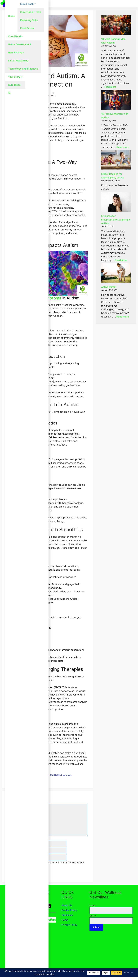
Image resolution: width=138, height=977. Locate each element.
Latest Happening (18, 60)
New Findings (16, 52)
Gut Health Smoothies (61, 775)
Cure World (14, 36)
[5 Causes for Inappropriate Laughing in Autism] (116, 202)
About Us (66, 905)
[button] (9, 93)
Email (92, 915)
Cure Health (27, 4)
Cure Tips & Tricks (30, 12)
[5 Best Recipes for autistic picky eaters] (116, 160)
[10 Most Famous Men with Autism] (116, 25)
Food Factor (27, 28)
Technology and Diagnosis (23, 68)
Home (11, 16)
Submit (96, 927)
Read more (110, 86)
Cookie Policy (69, 910)
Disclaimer (67, 915)
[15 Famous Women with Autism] (116, 100)
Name (93, 905)
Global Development (19, 44)
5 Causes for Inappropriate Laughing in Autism (116, 220)
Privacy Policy (69, 924)
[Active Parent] (116, 273)
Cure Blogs (14, 84)
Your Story (14, 76)
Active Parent (109, 287)
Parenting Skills (29, 20)
